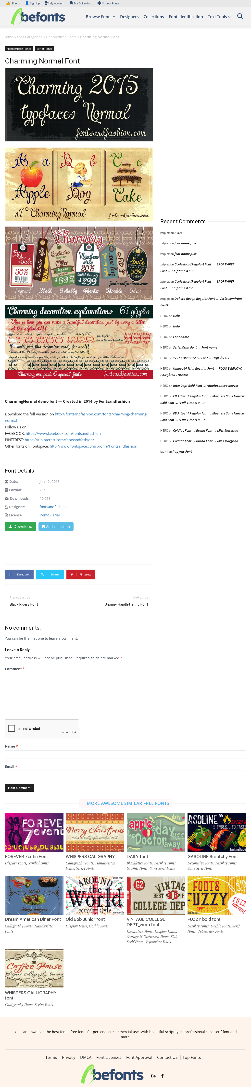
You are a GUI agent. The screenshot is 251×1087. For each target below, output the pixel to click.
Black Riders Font (24, 604)
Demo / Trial (50, 515)
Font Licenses (108, 1057)
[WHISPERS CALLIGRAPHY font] (34, 968)
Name (11, 746)
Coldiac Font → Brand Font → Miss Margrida (205, 430)
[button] (240, 18)
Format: (16, 489)
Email (11, 766)
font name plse (186, 243)
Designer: (17, 506)
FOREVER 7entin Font (26, 856)
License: (16, 515)
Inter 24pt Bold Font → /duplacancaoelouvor (205, 385)
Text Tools (217, 16)
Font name (181, 337)
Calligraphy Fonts (79, 863)
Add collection (58, 526)
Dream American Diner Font (33, 919)
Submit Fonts (110, 3)
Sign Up (32, 3)
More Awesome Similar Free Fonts (128, 803)
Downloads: (20, 498)
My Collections (83, 3)
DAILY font (137, 856)
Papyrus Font (182, 451)
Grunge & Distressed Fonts (148, 936)
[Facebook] (162, 1076)
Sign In (13, 3)
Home (8, 37)
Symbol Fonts (38, 863)
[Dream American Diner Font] (34, 895)
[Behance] (153, 1076)
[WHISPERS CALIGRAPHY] (95, 832)
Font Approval (139, 1057)
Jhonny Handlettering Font (126, 604)
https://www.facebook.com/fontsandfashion (63, 433)
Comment (15, 668)
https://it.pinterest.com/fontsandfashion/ (59, 439)
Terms (51, 1057)
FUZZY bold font (204, 919)
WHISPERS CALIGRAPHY (90, 856)
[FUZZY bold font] (217, 895)
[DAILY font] (156, 832)
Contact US (167, 1057)
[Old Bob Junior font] (95, 895)
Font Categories (29, 37)
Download (22, 526)
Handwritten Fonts (61, 37)
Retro (178, 232)
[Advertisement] (197, 127)
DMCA (85, 1057)
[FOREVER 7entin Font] (34, 832)
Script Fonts (44, 48)
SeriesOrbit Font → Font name (195, 347)
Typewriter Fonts (158, 941)
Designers (129, 16)
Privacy (68, 1057)
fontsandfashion (53, 506)
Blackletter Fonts (139, 863)
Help (176, 315)
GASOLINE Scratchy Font (213, 856)
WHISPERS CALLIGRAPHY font (31, 995)
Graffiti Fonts (137, 868)
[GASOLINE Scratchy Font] (217, 832)
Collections (154, 16)
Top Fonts (192, 1057)
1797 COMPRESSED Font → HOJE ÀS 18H (201, 358)
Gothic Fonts (99, 926)
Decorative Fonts (200, 863)
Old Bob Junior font (85, 919)
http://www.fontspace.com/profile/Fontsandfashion (93, 446)
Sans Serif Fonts (162, 868)
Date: (13, 481)
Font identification (186, 16)
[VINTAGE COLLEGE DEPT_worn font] (156, 895)
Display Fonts (15, 863)
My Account (57, 3)
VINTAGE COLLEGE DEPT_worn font (146, 922)
